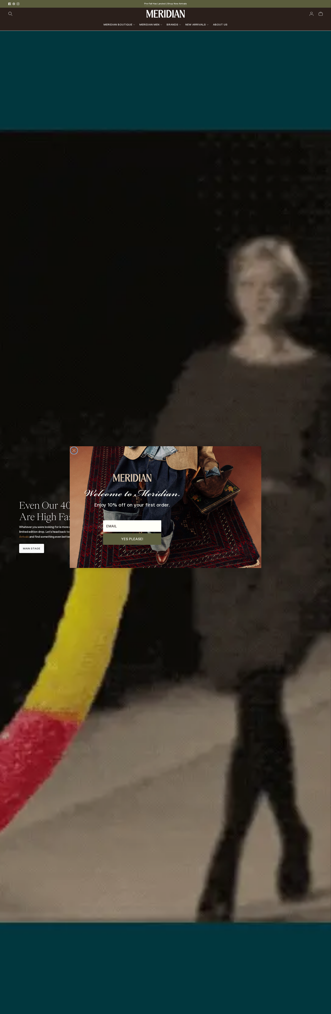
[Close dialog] (73, 450)
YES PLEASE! (132, 539)
